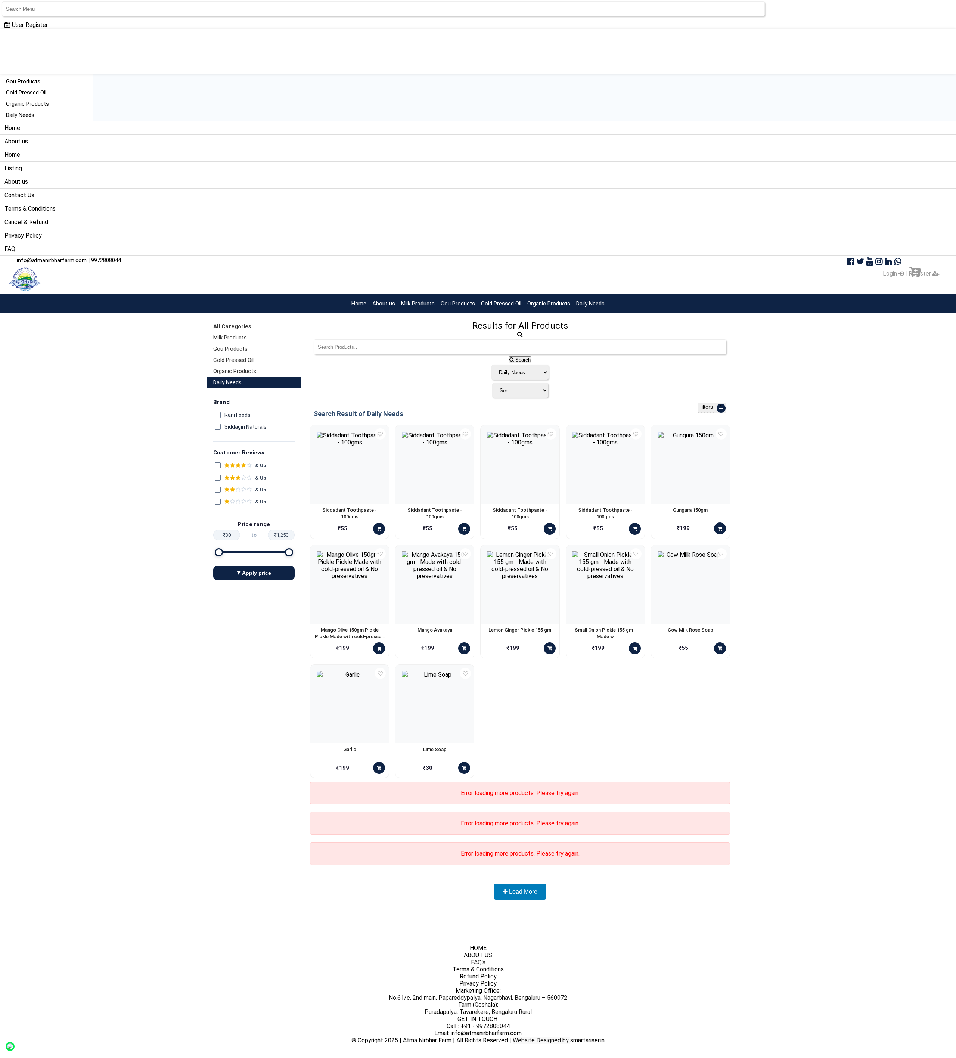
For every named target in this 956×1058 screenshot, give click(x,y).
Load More (522, 891)
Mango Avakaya (435, 630)
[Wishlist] (380, 434)
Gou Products (23, 81)
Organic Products (27, 103)
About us (16, 141)
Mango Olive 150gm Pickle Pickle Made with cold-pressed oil (349, 633)
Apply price (256, 573)
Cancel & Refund (26, 222)
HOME (478, 948)
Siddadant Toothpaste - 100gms (349, 513)
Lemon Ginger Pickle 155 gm (519, 630)
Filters (710, 407)
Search (522, 360)
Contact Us (19, 195)
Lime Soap (435, 749)
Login (890, 273)
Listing (13, 168)
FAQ (9, 248)
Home (12, 127)
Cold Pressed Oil (26, 92)
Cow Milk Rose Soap (690, 630)
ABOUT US (478, 955)
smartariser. (585, 1040)
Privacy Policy (23, 235)
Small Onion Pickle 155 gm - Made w (605, 633)
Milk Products (418, 303)
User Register (29, 24)
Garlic (349, 749)
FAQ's (478, 962)
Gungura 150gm (690, 510)
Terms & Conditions (30, 208)
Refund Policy (478, 976)
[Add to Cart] (379, 529)
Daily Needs (20, 115)
